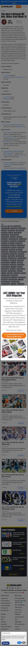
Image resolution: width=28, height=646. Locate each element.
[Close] (25, 633)
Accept (19, 642)
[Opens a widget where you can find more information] (5, 643)
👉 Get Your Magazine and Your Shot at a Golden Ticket (14, 335)
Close (24, 642)
